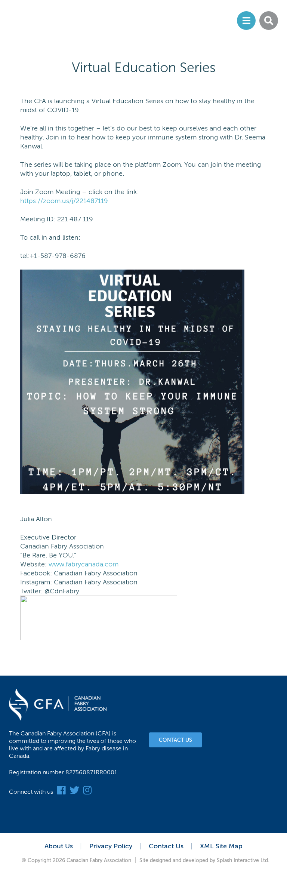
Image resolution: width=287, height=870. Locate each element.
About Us (58, 846)
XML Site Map (221, 846)
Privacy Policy (110, 846)
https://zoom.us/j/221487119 (64, 201)
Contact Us (175, 740)
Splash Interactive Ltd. (243, 860)
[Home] (62, 21)
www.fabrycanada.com (83, 564)
